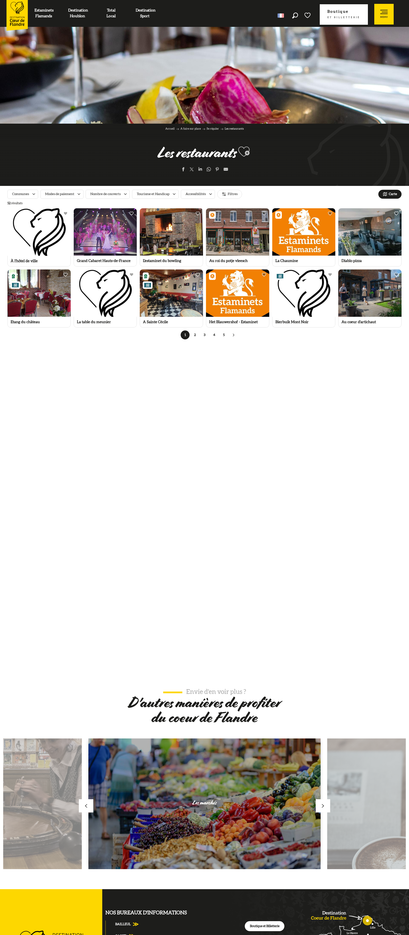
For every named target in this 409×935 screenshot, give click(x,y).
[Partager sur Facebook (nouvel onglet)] (183, 170)
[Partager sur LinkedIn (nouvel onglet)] (200, 170)
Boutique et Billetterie (264, 926)
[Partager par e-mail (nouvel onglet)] (226, 170)
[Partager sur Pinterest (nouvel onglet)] (217, 170)
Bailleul (123, 924)
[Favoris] (308, 15)
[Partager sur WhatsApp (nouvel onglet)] (209, 170)
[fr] (281, 15)
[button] (295, 15)
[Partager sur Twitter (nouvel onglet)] (192, 170)
